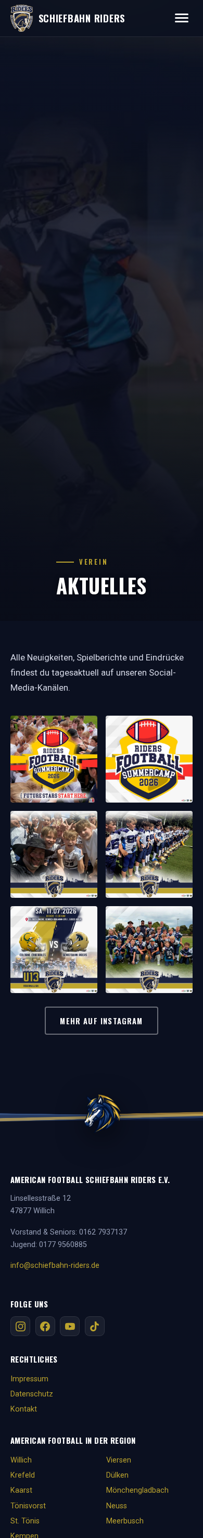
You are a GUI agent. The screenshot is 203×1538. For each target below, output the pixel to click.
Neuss (116, 1506)
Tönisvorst (28, 1506)
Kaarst (21, 1490)
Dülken (117, 1475)
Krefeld (22, 1475)
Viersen (118, 1460)
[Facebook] (45, 1326)
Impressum (29, 1379)
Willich (21, 1460)
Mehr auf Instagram (101, 1020)
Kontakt (23, 1409)
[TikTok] (95, 1326)
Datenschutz (31, 1394)
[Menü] (182, 18)
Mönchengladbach (137, 1490)
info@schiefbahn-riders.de (54, 1265)
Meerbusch (125, 1521)
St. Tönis (25, 1521)
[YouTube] (70, 1326)
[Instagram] (20, 1326)
